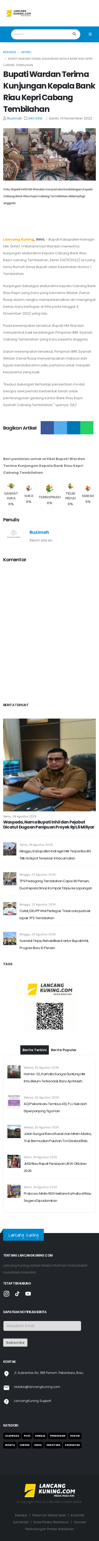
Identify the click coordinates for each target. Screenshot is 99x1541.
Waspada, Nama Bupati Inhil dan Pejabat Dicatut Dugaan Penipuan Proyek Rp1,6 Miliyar (49, 825)
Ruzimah (14, 118)
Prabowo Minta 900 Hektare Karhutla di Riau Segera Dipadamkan (57, 1197)
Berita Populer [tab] (64, 1050)
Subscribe (15, 1342)
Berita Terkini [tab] (34, 1050)
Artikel (26, 52)
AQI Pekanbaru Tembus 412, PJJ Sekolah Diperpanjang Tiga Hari (55, 1107)
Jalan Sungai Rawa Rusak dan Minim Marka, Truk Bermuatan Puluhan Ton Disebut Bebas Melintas (58, 1137)
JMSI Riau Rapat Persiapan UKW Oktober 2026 (55, 1167)
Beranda (9, 52)
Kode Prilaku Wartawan (51, 1522)
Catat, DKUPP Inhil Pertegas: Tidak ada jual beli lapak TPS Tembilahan (55, 914)
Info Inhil (35, 118)
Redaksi (21, 1515)
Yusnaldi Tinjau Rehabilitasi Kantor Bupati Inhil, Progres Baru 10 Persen (54, 944)
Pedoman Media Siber (49, 1515)
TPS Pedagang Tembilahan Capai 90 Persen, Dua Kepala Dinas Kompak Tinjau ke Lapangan (56, 884)
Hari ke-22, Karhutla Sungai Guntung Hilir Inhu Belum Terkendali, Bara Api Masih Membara (54, 1078)
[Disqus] (49, 633)
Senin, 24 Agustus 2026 (19, 816)
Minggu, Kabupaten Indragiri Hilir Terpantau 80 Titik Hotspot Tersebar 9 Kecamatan (55, 855)
